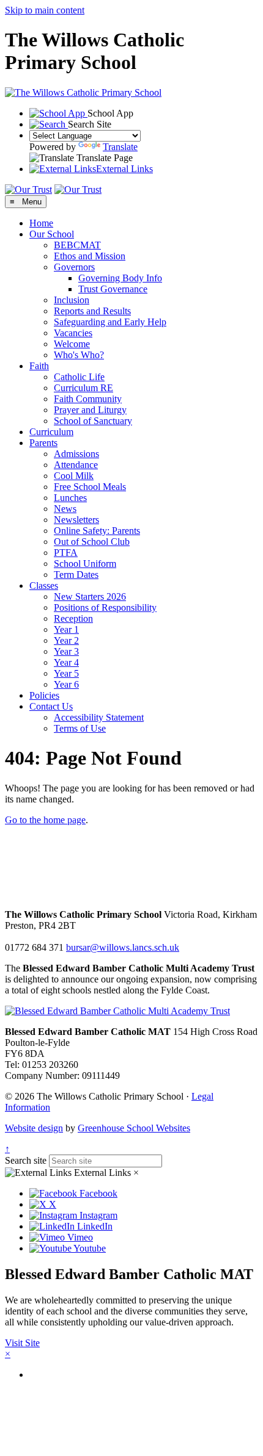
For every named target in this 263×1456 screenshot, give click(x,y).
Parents (43, 443)
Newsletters (76, 519)
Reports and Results (92, 311)
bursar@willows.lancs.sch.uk (122, 947)
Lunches (70, 497)
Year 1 (66, 629)
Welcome (72, 344)
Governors (74, 267)
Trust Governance (112, 289)
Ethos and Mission (89, 256)
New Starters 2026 (90, 596)
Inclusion (71, 300)
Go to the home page (45, 820)
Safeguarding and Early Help (110, 322)
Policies (44, 695)
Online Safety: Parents (97, 530)
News (65, 508)
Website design (34, 1128)
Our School (51, 234)
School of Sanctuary (93, 421)
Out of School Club (92, 541)
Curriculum (51, 432)
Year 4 (66, 662)
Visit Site (22, 1343)
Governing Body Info (120, 278)
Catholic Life (79, 377)
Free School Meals (90, 486)
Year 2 (66, 640)
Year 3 (66, 651)
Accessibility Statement (99, 717)
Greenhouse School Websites (134, 1128)
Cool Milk (74, 475)
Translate (120, 147)
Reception (73, 618)
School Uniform (85, 563)
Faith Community (88, 399)
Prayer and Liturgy (90, 410)
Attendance (76, 465)
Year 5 (66, 673)
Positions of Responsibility (105, 607)
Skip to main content (44, 10)
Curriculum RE (83, 388)
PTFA (66, 552)
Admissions (76, 454)
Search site (25, 1160)
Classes (43, 585)
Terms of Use (80, 728)
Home (41, 223)
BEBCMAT (77, 245)
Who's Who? (79, 355)
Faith (39, 366)
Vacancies (73, 333)
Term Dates (76, 574)
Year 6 (66, 684)
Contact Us (51, 706)
